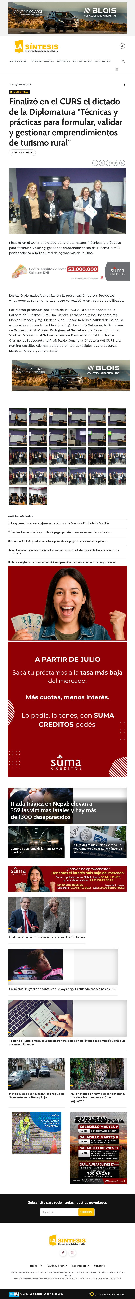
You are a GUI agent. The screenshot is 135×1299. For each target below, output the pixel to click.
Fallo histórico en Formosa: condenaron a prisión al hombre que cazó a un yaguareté (98, 1097)
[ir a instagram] (72, 1252)
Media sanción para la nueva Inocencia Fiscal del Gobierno (47, 937)
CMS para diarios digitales (111, 1294)
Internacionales (42, 61)
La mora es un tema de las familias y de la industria (36, 850)
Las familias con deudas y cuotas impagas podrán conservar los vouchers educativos (62, 532)
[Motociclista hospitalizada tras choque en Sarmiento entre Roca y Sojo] (36, 1074)
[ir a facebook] (62, 1252)
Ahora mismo (19, 61)
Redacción (36, 1265)
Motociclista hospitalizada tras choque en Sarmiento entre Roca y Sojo (36, 1095)
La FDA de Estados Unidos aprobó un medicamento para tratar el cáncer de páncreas (97, 848)
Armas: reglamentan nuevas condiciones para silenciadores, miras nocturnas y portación (63, 562)
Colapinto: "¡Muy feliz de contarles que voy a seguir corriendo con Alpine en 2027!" (63, 989)
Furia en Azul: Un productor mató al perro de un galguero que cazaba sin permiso (59, 541)
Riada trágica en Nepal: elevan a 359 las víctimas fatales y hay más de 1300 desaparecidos (53, 810)
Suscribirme (86, 1212)
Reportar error (80, 1265)
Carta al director (57, 1265)
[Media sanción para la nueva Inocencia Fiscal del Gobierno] (47, 915)
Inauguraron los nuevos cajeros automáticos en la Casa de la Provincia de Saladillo (60, 523)
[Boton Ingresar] (122, 46)
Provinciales (82, 61)
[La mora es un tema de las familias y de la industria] (36, 842)
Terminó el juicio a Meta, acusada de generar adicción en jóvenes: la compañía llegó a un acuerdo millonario (67, 1042)
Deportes (63, 61)
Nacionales (102, 61)
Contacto (99, 1265)
